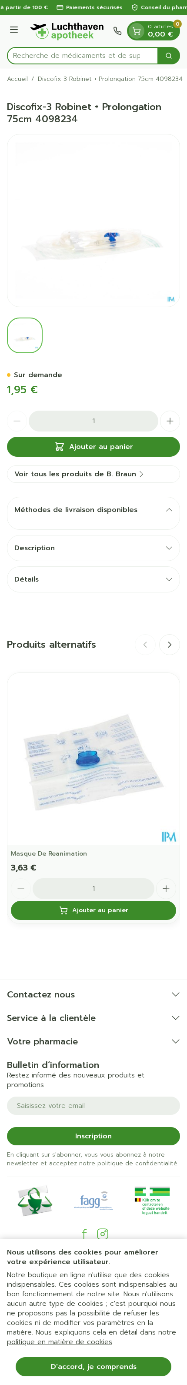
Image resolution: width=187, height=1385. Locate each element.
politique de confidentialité (137, 1163)
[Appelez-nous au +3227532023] (117, 31)
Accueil (17, 79)
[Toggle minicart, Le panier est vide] (136, 31)
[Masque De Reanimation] (93, 759)
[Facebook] (84, 1234)
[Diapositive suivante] (169, 644)
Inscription (93, 1136)
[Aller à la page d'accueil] (67, 30)
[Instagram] (102, 1234)
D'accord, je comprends (94, 1367)
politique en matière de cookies (59, 1342)
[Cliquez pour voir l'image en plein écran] (93, 220)
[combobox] (82, 55)
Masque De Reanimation (49, 853)
